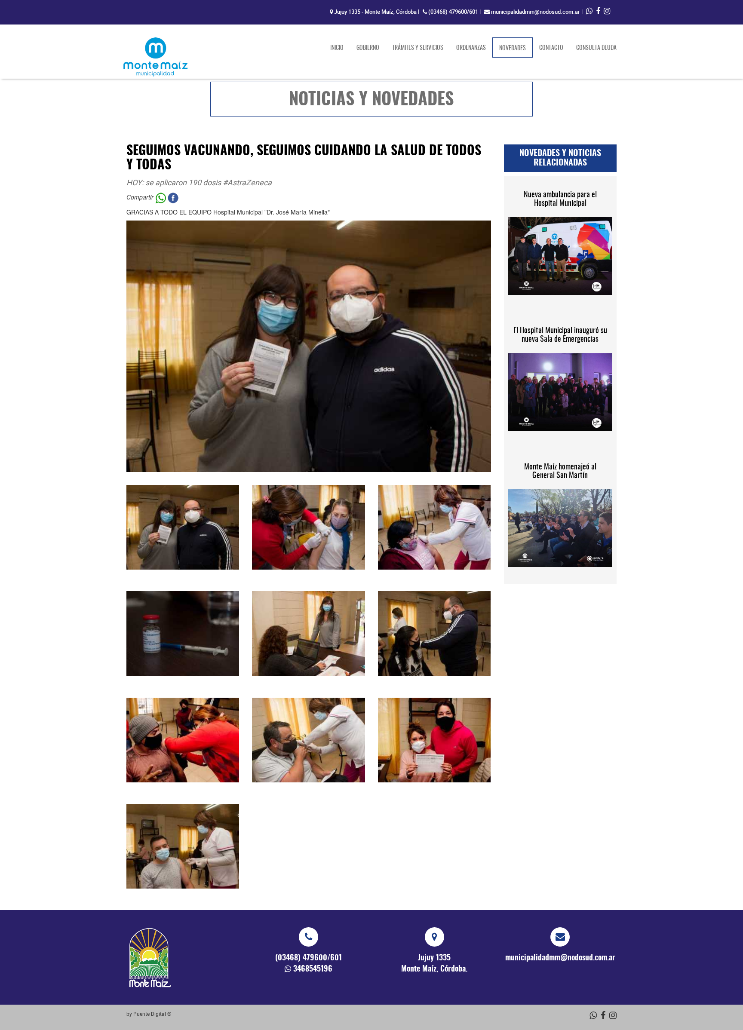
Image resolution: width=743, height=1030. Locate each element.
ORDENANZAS (471, 48)
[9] (434, 740)
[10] (182, 846)
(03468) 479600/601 (453, 11)
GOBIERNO (367, 48)
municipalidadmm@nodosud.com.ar (535, 11)
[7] (182, 740)
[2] (308, 527)
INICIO (337, 48)
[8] (308, 740)
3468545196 (312, 969)
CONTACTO (551, 48)
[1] (182, 527)
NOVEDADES (516, 48)
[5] (308, 633)
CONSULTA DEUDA (596, 48)
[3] (434, 527)
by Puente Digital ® (148, 1013)
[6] (434, 633)
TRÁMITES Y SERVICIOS (417, 48)
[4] (182, 633)
